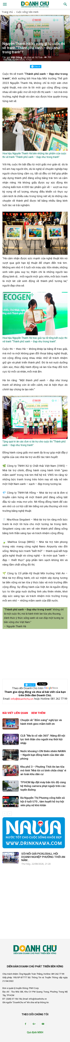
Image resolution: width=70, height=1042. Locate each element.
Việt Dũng (16, 57)
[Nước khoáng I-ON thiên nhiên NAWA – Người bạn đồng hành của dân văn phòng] (10, 755)
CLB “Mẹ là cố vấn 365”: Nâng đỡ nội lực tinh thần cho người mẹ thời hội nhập (42, 739)
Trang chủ (7, 11)
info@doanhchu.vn (22, 699)
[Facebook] (25, 1024)
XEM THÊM (38, 713)
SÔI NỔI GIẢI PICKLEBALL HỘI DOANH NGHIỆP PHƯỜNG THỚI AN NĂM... (43, 857)
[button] (65, 4)
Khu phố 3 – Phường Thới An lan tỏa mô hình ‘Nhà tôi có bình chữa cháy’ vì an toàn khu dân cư (43, 770)
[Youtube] (43, 1024)
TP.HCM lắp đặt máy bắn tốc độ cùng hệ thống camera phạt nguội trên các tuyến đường (43, 786)
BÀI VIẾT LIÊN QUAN (15, 713)
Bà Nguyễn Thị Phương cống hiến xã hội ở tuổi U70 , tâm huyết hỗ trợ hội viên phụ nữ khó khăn (42, 801)
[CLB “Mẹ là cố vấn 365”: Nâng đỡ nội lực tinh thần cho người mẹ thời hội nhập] (10, 739)
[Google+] (34, 1024)
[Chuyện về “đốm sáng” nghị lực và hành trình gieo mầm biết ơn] (10, 723)
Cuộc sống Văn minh (27, 11)
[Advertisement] (35, 652)
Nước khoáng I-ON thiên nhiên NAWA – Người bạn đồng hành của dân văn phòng (43, 755)
